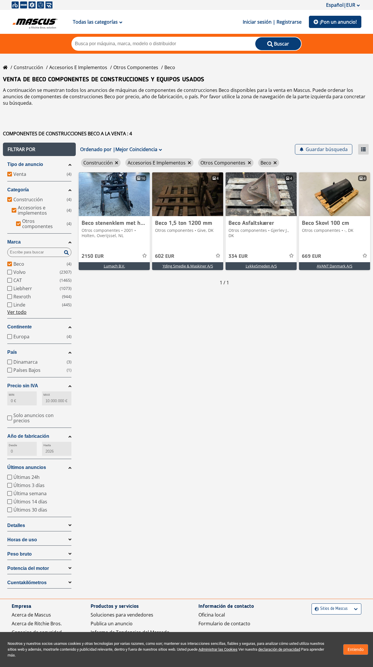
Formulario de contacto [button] (224, 623)
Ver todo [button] (17, 312)
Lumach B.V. (114, 266)
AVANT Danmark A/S (334, 266)
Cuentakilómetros (27, 582)
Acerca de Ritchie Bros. (37, 623)
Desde (13, 445)
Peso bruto (19, 554)
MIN (11, 394)
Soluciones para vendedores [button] (122, 615)
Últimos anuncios (26, 467)
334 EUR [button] (238, 256)
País (12, 352)
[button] (39, 149)
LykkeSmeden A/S (261, 266)
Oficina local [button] (211, 615)
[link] (114, 194)
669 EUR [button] (311, 256)
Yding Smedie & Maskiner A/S (188, 266)
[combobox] (315, 608)
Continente (19, 326)
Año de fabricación (28, 436)
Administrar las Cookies (217, 649)
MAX (46, 394)
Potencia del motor (28, 568)
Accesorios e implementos (78, 67)
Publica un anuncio (112, 623)
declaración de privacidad (279, 649)
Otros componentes (135, 67)
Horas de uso (22, 539)
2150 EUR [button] (93, 256)
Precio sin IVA (22, 385)
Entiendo (356, 649)
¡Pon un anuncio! (338, 22)
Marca (14, 241)
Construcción (28, 67)
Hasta (47, 445)
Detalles (16, 525)
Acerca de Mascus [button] (31, 615)
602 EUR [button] (164, 256)
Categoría (18, 189)
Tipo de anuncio (25, 164)
